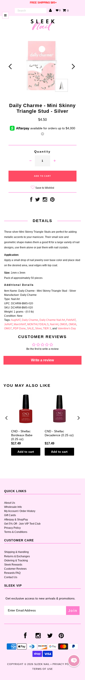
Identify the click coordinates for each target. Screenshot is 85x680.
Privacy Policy (12, 527)
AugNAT (15, 319)
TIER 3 (47, 328)
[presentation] (6, 418)
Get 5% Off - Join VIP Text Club (22, 523)
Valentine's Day (67, 328)
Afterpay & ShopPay (16, 519)
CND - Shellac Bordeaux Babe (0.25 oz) (21, 435)
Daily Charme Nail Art (52, 319)
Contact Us (10, 577)
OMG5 (63, 324)
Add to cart (25, 451)
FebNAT (71, 319)
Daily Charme (30, 319)
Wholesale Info (13, 506)
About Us (9, 502)
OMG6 (72, 324)
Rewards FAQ (12, 572)
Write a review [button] (42, 360)
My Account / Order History (19, 511)
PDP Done (19, 328)
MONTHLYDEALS (38, 324)
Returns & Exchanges (17, 556)
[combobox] (30, 10)
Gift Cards (10, 515)
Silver (38, 328)
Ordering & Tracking (16, 560)
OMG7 (8, 328)
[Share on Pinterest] (52, 200)
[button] (74, 660)
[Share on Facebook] (31, 200)
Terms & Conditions (15, 532)
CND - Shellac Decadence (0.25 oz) (59, 433)
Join (72, 610)
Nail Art (54, 324)
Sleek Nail (42, 664)
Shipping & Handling (16, 552)
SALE (30, 328)
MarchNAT (20, 324)
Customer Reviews (15, 568)
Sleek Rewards (13, 564)
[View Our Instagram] (45, 200)
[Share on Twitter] (37, 200)
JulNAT (8, 324)
